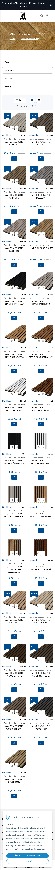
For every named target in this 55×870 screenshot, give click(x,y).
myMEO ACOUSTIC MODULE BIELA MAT (40, 461)
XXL (7, 62)
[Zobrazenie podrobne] (38, 100)
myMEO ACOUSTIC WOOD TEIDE (14, 620)
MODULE (9, 70)
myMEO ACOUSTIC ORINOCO (14, 195)
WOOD (8, 79)
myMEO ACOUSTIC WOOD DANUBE (14, 673)
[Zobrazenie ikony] (32, 100)
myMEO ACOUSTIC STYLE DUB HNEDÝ (40, 408)
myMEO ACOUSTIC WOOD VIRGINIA (40, 620)
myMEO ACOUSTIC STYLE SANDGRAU (40, 301)
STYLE (8, 87)
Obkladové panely (30, 39)
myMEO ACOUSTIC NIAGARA (40, 195)
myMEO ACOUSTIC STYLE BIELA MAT (14, 408)
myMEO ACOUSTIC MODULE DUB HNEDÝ (40, 567)
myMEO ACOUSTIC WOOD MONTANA (40, 673)
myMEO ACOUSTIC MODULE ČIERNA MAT (14, 461)
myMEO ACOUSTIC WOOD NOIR (40, 726)
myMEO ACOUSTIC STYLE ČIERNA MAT (14, 301)
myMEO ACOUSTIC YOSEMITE (14, 142)
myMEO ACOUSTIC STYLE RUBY (14, 779)
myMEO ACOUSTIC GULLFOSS (14, 248)
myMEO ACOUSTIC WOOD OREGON (14, 726)
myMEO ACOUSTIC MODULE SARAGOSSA (40, 514)
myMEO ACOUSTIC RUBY (41, 246)
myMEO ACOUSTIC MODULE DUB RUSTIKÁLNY (14, 568)
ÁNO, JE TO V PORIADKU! (27, 855)
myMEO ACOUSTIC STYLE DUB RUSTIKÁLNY (41, 354)
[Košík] (51, 15)
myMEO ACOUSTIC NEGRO (40, 142)
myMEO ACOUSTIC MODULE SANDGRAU (14, 514)
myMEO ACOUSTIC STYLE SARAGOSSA (14, 354)
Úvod (12, 39)
